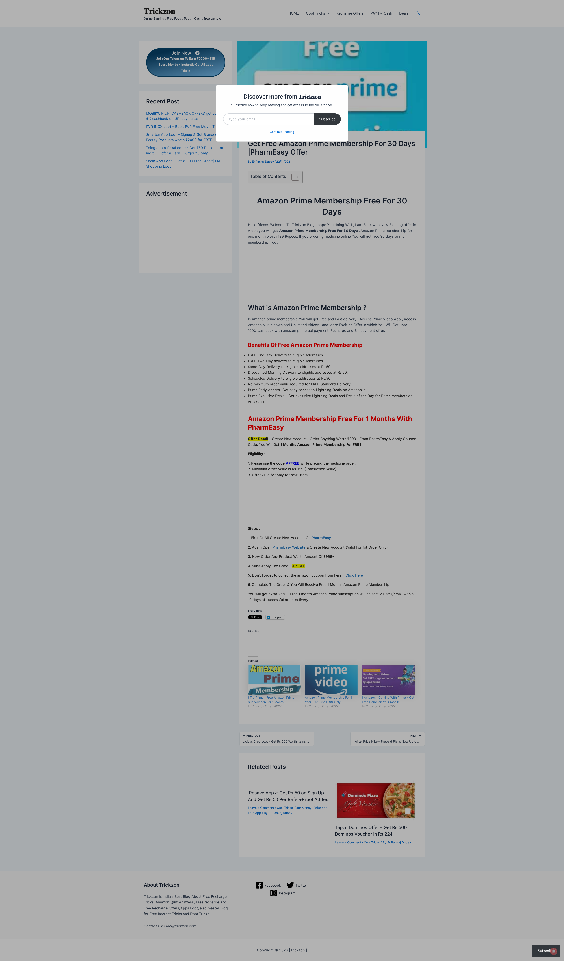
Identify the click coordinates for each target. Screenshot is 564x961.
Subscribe (327, 119)
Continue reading (282, 132)
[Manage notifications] (553, 951)
